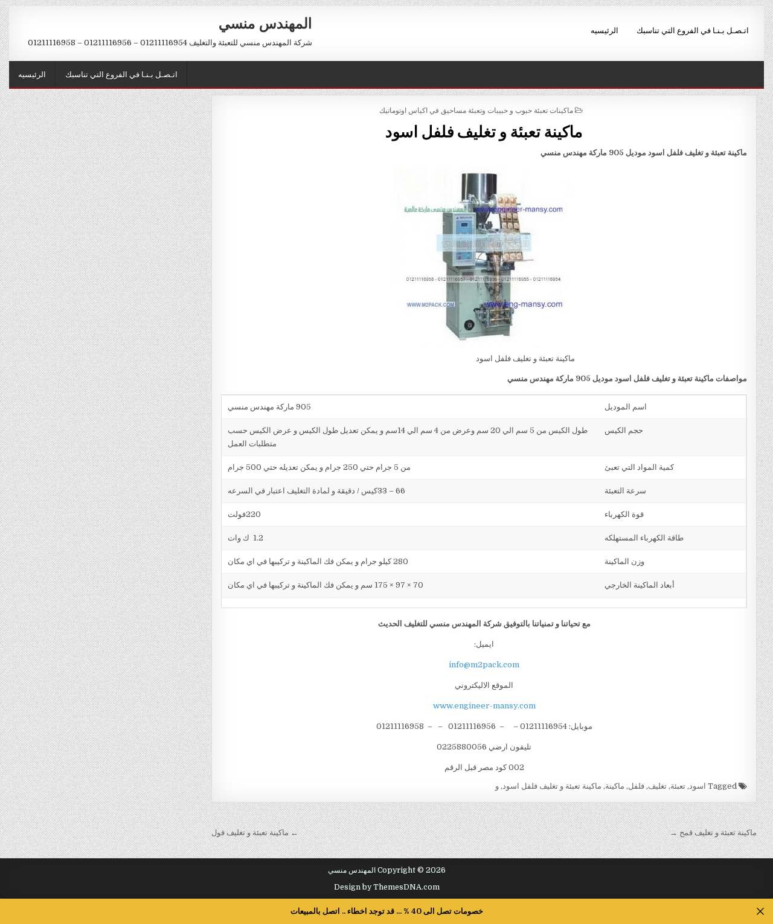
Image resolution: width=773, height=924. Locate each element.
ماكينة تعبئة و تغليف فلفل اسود (484, 130)
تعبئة (677, 786)
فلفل (636, 786)
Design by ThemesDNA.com (387, 887)
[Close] (760, 911)
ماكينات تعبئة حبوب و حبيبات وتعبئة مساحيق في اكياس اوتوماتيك (476, 109)
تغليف (657, 786)
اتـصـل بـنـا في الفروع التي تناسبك (693, 30)
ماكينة (614, 786)
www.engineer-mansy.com (484, 705)
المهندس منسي (265, 22)
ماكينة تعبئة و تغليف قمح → (713, 832)
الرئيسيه (604, 30)
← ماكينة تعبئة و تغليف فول (254, 832)
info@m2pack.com (484, 664)
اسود (697, 786)
